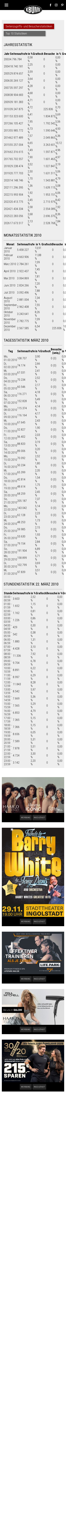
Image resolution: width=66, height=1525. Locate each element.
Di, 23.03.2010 (10, 514)
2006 (7, 80)
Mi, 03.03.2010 (10, 372)
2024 (7, 209)
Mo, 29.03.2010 (10, 557)
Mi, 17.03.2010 (10, 472)
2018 (7, 166)
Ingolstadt (39, 817)
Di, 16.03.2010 (10, 465)
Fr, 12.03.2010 (10, 436)
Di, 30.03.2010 (10, 564)
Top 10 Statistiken (16, 33)
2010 (7, 109)
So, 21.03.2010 (10, 500)
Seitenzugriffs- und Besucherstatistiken (29, 26)
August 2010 (8, 299)
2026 (7, 223)
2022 (7, 194)
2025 (7, 216)
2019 (7, 173)
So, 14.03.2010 (10, 450)
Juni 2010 (9, 285)
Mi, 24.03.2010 (10, 522)
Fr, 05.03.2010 (10, 386)
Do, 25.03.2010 (10, 529)
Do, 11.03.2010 (10, 429)
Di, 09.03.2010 (10, 415)
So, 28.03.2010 (10, 550)
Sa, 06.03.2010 (10, 393)
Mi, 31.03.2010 (10, 571)
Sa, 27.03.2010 (10, 543)
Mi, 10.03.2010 (10, 422)
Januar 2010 (8, 249)
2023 (7, 202)
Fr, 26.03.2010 (10, 536)
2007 (7, 88)
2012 (7, 123)
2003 (7, 59)
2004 (7, 66)
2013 (7, 130)
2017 (7, 159)
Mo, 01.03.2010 (10, 358)
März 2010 (10, 264)
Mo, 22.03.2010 (10, 507)
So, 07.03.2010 (10, 401)
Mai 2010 (9, 278)
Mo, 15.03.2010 (10, 458)
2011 (7, 116)
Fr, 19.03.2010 (10, 486)
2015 (7, 145)
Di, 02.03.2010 (10, 365)
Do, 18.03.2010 (10, 479)
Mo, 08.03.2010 (10, 408)
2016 (7, 152)
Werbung (25, 817)
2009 (7, 102)
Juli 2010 (9, 292)
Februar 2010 (8, 256)
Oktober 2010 (8, 313)
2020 (7, 180)
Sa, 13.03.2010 (10, 443)
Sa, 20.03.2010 (10, 493)
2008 (7, 95)
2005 (7, 73)
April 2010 (10, 271)
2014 (7, 137)
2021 (7, 187)
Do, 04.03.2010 (10, 379)
